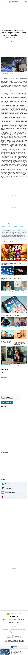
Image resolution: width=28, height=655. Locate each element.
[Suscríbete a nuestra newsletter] (14, 234)
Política (4, 619)
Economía (14, 619)
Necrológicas (11, 622)
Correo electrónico (4, 377)
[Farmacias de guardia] (14, 492)
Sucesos (9, 619)
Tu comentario (3, 382)
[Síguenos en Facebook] (10, 616)
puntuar (15, 226)
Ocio (19, 619)
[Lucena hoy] (14, 614)
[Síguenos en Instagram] (14, 616)
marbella (3, 226)
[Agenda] (14, 484)
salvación (13, 223)
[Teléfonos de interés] (14, 497)
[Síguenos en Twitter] (12, 616)
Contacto (14, 626)
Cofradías (23, 619)
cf (8, 223)
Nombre (2, 372)
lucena (3, 223)
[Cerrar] (26, 650)
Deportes (3, 28)
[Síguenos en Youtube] (15, 616)
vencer (22, 226)
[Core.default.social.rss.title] (17, 616)
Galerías (17, 622)
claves (10, 226)
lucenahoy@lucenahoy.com (19, 641)
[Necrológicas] (14, 488)
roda (20, 223)
